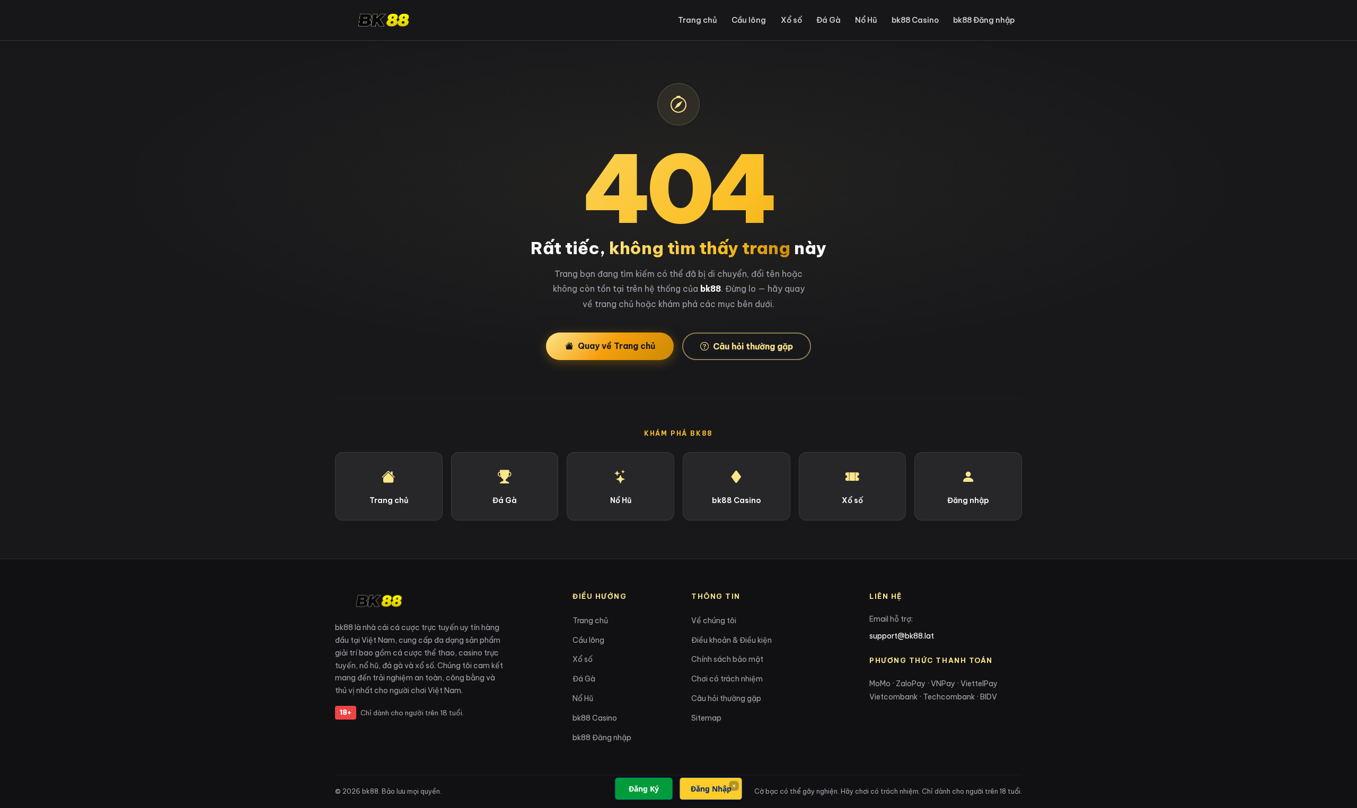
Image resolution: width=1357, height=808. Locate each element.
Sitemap (706, 718)
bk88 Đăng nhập (984, 20)
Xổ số (791, 20)
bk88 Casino (915, 20)
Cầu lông (749, 20)
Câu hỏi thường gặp (753, 346)
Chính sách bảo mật (727, 659)
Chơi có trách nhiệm (727, 679)
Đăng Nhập (711, 789)
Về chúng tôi (713, 620)
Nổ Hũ (866, 20)
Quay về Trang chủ (616, 345)
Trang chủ (697, 20)
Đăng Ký (644, 789)
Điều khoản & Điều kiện (731, 640)
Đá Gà (828, 20)
